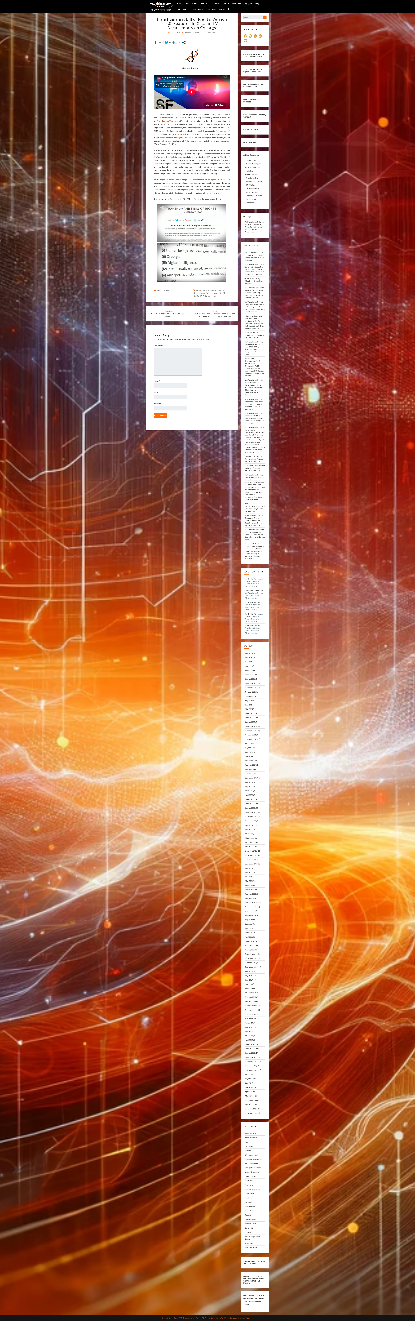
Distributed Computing (253, 1159)
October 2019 (250, 963)
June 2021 (249, 877)
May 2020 (249, 932)
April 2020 (249, 937)
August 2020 (250, 920)
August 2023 (250, 782)
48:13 (177, 134)
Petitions (248, 1198)
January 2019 (250, 1001)
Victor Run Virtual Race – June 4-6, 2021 (254, 1262)
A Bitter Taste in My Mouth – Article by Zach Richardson (254, 280)
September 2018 (251, 1018)
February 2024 (250, 765)
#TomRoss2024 (251, 229)
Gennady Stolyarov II (193, 33)
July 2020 (248, 924)
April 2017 (249, 1091)
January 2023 (250, 808)
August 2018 (250, 1023)
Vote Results (249, 1243)
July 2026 (248, 657)
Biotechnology (251, 174)
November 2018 (251, 1010)
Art (246, 1142)
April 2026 (249, 670)
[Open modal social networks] (184, 42)
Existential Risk (251, 199)
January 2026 (250, 679)
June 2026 (249, 662)
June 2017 (249, 1083)
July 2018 (248, 1027)
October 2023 (250, 773)
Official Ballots (250, 1193)
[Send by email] (177, 42)
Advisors (225, 4)
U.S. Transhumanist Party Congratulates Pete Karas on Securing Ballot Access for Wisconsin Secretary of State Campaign (255, 307)
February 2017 (250, 1100)
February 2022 (250, 842)
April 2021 (249, 885)
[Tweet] (169, 42)
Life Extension (251, 160)
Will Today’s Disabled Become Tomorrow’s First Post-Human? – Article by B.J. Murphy (215, 314)
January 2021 (250, 898)
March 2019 (249, 993)
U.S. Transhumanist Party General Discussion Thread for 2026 (254, 595)
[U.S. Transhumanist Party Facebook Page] (245, 36)
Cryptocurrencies (252, 188)
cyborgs (221, 290)
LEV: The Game (249, 142)
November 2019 (251, 958)
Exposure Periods (251, 1163)
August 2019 (250, 971)
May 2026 (249, 666)
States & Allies (182, 9)
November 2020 (251, 907)
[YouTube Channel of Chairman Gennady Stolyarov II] (260, 36)
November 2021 (251, 855)
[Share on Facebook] (158, 42)
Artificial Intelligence (254, 164)
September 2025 (251, 696)
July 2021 (248, 872)
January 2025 (250, 722)
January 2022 (250, 847)
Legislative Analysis (252, 1189)
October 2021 (250, 859)
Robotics (249, 171)
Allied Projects (250, 1133)
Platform (204, 4)
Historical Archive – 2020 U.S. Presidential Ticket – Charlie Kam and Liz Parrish (254, 1279)
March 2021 (249, 890)
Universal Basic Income (254, 196)
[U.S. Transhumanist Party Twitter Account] (250, 36)
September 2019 (251, 967)
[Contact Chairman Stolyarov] (245, 41)
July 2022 (248, 829)
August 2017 (250, 1074)
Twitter (222, 9)
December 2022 (251, 812)
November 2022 (251, 816)
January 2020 (250, 950)
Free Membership (198, 9)
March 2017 (249, 1096)
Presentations (250, 1206)
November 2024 (251, 731)
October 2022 (250, 821)
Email (156, 392)
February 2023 (250, 804)
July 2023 (248, 786)
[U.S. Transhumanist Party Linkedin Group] (255, 36)
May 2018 (249, 1036)
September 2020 (251, 915)
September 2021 (251, 864)
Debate (248, 1150)
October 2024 (250, 735)
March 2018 (249, 1044)
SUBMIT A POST (250, 129)
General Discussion (252, 1172)
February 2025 (250, 718)
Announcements (163, 290)
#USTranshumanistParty (254, 222)
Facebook (212, 9)
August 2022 (250, 825)
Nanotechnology (252, 178)
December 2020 (251, 902)
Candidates (236, 4)
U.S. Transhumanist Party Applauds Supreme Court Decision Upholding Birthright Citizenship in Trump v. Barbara (254, 292)
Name (157, 381)
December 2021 (251, 851)
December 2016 (251, 1109)
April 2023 (249, 795)
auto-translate (202, 290)
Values (194, 4)
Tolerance (248, 1232)
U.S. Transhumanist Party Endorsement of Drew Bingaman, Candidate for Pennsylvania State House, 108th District (254, 418)
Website (157, 403)
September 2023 (251, 778)
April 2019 (249, 988)
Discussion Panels (251, 1155)
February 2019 (250, 997)
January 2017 (250, 1104)
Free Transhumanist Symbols (252, 100)
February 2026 (250, 675)
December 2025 (251, 683)
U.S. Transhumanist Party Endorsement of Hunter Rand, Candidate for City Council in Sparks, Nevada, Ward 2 (255, 534)
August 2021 (250, 868)
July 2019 (248, 976)
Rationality (250, 203)
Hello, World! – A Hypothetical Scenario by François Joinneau (254, 335)
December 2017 (251, 1057)
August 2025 (250, 700)
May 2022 (249, 834)
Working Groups (251, 1247)
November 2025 (251, 687)
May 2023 (249, 791)
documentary (199, 293)
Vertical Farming (252, 192)
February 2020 (250, 945)
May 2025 (249, 709)
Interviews (249, 1185)
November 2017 (251, 1061)
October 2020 (250, 911)
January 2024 (250, 769)
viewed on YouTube (165, 121)
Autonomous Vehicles (254, 181)
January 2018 (250, 1053)
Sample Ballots (250, 1219)
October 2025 (250, 692)
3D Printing (250, 185)
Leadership (215, 4)
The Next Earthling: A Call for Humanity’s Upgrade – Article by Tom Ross (254, 458)
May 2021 (249, 881)
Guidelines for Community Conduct (254, 115)
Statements (249, 1228)
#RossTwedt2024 (251, 232)
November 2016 (251, 1113)
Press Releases (250, 1211)
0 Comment (210, 33)
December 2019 (251, 954)
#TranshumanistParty (253, 224)
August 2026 (250, 653)
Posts (187, 4)
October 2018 (250, 1014)
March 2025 (249, 713)
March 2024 (249, 761)
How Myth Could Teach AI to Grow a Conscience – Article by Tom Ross (255, 468)
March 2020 (249, 941)
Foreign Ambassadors (253, 1168)
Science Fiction (250, 1224)
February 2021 (250, 894)
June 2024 (249, 752)
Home (179, 4)
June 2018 (249, 1031)
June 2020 (249, 928)
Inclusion (248, 1181)
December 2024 (251, 726)
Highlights (248, 4)
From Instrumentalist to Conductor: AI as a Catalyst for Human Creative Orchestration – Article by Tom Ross (254, 520)
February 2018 (250, 1049)
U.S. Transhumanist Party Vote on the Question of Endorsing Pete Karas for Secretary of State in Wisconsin (254, 404)
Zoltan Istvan (210, 296)
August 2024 (250, 743)
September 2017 (251, 1070)
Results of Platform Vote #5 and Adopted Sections (168, 314)
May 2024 (249, 756)
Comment (158, 345)
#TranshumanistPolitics (254, 227)
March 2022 (249, 838)
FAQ (257, 4)
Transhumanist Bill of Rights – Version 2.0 (176, 137)
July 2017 (248, 1079)
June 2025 (249, 705)
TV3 (202, 296)
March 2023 (249, 799)
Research (248, 1215)
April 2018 (249, 1040)
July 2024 (248, 748)
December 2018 (251, 1006)
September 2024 (251, 739)
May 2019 (249, 984)
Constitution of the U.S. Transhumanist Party (253, 55)
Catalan (213, 290)
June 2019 (249, 980)
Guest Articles (250, 1176)
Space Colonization (253, 167)
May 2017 (249, 1087)
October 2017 (250, 1066)
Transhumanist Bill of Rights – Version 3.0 (252, 70)
